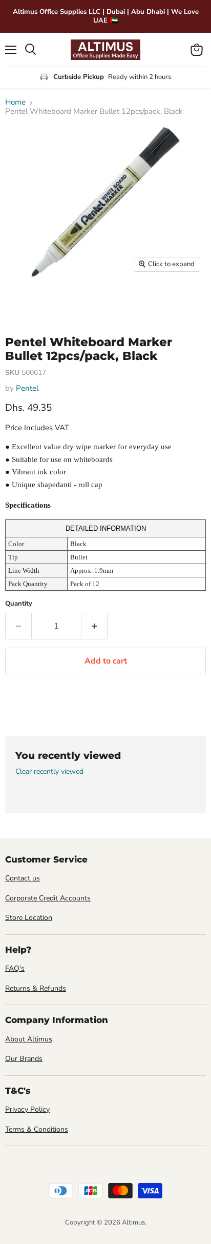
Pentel (27, 388)
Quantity (18, 604)
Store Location (28, 917)
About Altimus (28, 1039)
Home (15, 102)
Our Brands (24, 1059)
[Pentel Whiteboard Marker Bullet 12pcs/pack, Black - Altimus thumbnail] (22, 300)
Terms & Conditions (36, 1129)
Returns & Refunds (35, 988)
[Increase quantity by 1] (94, 626)
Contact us (22, 878)
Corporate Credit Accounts (48, 898)
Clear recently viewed (49, 772)
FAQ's (15, 968)
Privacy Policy (27, 1109)
